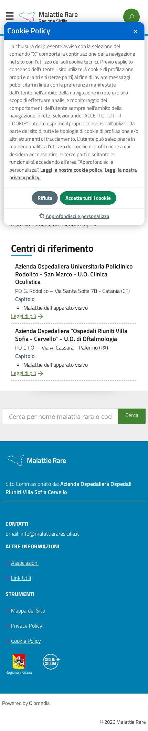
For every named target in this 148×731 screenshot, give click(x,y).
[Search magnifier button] (132, 416)
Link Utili (21, 578)
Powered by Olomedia (26, 703)
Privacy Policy (26, 625)
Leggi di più (23, 316)
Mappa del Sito (28, 610)
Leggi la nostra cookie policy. (72, 170)
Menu (9, 17)
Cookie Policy (26, 641)
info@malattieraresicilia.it (50, 533)
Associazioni (25, 563)
